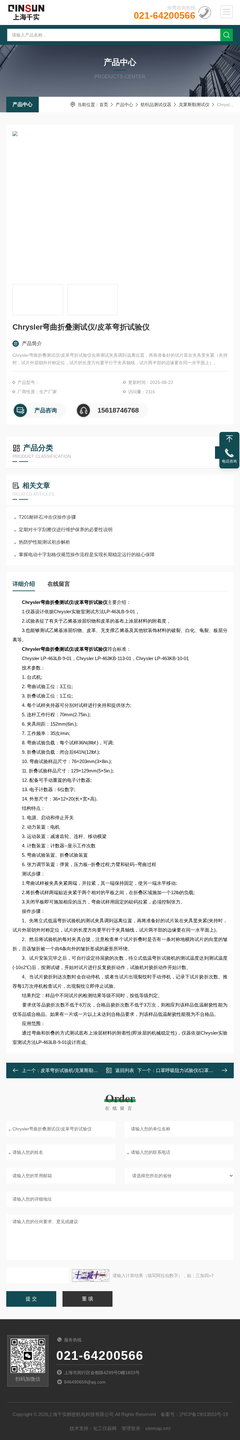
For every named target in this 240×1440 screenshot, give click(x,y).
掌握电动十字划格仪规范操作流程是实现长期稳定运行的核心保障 (87, 554)
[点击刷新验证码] (90, 1275)
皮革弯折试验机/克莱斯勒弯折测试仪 (79, 1070)
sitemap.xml (157, 1428)
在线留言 (59, 584)
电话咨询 (229, 461)
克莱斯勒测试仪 (194, 104)
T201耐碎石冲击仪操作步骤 (47, 517)
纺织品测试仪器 (156, 104)
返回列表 (124, 1070)
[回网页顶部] (229, 439)
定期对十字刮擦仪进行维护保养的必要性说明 (65, 529)
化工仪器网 (105, 1428)
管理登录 (131, 1428)
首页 (103, 104)
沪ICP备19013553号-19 (203, 1414)
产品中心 (22, 104)
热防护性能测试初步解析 (44, 542)
